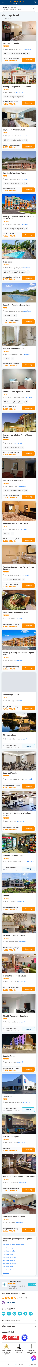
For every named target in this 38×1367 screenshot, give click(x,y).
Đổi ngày (28, 746)
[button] (19, 9)
